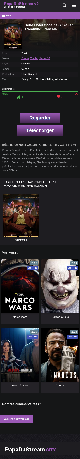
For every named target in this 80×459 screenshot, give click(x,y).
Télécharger (40, 130)
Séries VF (44, 58)
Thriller (34, 58)
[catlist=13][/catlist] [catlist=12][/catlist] (19, 287)
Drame (25, 58)
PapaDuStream (30, 449)
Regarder (40, 117)
